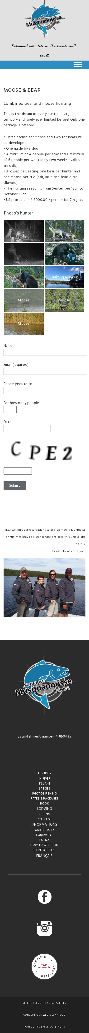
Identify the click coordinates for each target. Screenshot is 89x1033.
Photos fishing (44, 793)
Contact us (44, 850)
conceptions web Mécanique (44, 1015)
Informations (44, 825)
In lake (44, 783)
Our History (44, 830)
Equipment (44, 835)
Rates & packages (44, 798)
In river (44, 778)
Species (44, 788)
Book (44, 803)
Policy (44, 840)
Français (44, 856)
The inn (44, 814)
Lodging (44, 809)
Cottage (45, 819)
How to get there (44, 845)
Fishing (44, 773)
